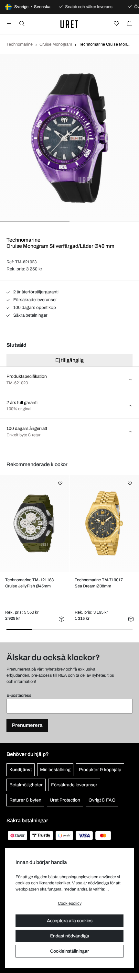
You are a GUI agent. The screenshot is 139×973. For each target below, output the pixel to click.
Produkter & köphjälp (100, 769)
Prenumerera (27, 725)
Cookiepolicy (69, 903)
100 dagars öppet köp (34, 307)
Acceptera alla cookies (69, 920)
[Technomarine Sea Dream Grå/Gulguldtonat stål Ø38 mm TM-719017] (104, 523)
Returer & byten (25, 800)
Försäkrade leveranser (34, 299)
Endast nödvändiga (69, 936)
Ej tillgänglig (69, 360)
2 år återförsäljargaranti (35, 292)
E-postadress (18, 695)
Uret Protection (65, 800)
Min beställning (55, 769)
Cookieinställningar (69, 951)
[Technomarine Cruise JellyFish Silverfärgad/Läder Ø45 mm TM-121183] (34, 523)
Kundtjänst (20, 769)
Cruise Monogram (55, 44)
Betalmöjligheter (26, 784)
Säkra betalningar (30, 315)
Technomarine (19, 44)
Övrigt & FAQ (102, 800)
